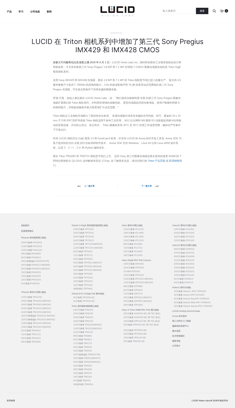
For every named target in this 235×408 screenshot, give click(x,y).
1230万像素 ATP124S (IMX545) (138, 279)
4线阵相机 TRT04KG (83, 289)
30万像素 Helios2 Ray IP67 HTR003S (191, 299)
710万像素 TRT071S (83, 255)
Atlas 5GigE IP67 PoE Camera (136, 260)
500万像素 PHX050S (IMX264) (35, 269)
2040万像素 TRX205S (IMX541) (36, 312)
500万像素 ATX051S (183, 282)
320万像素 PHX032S (31, 272)
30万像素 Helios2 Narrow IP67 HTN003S (193, 306)
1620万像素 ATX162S (184, 271)
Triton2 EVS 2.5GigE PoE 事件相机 (88, 294)
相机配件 (25, 225)
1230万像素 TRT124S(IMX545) (87, 244)
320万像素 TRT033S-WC (135, 334)
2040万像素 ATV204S (184, 233)
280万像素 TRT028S (83, 274)
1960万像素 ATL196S (134, 233)
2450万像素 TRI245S (83, 310)
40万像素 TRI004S (82, 380)
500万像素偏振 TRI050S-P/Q (86, 354)
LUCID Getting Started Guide (186, 311)
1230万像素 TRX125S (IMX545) (36, 327)
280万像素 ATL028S (133, 255)
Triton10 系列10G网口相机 (33, 292)
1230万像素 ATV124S (184, 240)
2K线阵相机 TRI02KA (83, 384)
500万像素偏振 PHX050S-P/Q (35, 261)
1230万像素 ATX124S (184, 275)
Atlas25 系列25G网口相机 (184, 225)
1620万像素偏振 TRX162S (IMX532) (38, 316)
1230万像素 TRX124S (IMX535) (36, 323)
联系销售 (11, 400)
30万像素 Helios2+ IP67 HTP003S (190, 291)
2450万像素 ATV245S (184, 229)
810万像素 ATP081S (133, 290)
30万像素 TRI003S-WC (134, 341)
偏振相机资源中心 (180, 326)
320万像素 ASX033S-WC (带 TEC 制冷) (142, 317)
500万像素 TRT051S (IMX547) (87, 262)
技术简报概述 (178, 336)
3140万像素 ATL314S (134, 229)
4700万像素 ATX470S (184, 253)
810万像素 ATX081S (183, 279)
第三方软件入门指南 (181, 321)
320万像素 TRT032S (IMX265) (87, 270)
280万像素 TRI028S (82, 369)
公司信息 (35, 11)
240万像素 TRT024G (83, 277)
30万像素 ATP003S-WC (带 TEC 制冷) (141, 325)
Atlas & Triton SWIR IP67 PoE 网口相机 (140, 310)
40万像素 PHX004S (30, 283)
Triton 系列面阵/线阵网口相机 (85, 306)
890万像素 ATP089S (133, 286)
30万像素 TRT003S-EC (84, 301)
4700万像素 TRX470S (31, 297)
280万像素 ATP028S (133, 305)
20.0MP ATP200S (132, 271)
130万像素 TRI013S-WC (135, 337)
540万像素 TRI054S (82, 351)
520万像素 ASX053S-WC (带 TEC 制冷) (142, 313)
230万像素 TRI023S (82, 373)
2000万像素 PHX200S (31, 242)
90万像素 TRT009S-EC (84, 297)
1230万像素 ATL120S (134, 240)
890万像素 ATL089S (133, 244)
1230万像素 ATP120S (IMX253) (138, 282)
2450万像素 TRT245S (83, 229)
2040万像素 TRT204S (83, 233)
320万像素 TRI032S (82, 366)
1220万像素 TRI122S (83, 332)
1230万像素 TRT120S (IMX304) (88, 248)
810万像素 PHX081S (31, 257)
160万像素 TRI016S (82, 377)
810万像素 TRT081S (83, 251)
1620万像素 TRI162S (83, 321)
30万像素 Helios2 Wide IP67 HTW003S (192, 302)
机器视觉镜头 (27, 231)
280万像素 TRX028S (31, 342)
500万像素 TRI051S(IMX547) (86, 358)
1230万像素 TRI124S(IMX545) (87, 325)
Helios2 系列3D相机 (181, 287)
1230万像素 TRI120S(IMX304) (87, 328)
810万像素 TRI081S (82, 339)
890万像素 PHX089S (31, 254)
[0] (222, 10)
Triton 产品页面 (156, 160)
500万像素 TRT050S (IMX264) (87, 266)
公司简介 (176, 346)
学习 (21, 11)
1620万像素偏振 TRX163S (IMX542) (38, 319)
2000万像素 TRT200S (83, 236)
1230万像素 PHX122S (31, 250)
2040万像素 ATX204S (184, 267)
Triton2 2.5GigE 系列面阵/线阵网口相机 (90, 225)
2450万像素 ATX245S (184, 264)
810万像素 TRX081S (31, 330)
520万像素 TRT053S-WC (135, 330)
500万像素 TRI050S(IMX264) (86, 362)
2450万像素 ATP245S (134, 264)
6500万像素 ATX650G (184, 249)
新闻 (49, 11)
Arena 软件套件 (179, 316)
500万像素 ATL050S (133, 251)
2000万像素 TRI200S (83, 317)
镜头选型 (176, 331)
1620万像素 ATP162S (134, 275)
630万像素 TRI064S (82, 347)
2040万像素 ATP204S (134, 267)
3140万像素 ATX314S (184, 260)
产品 (9, 11)
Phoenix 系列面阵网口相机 (33, 237)
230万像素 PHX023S (31, 276)
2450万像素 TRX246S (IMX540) (36, 304)
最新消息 (176, 341)
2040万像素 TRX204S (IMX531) (36, 308)
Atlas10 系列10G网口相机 (184, 245)
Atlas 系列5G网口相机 (132, 225)
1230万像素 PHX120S (31, 246)
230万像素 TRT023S (83, 281)
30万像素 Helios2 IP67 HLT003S (189, 295)
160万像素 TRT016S (83, 285)
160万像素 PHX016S (31, 280)
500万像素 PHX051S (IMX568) (35, 265)
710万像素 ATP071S (133, 294)
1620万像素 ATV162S (184, 236)
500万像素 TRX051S (31, 338)
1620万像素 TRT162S (83, 240)
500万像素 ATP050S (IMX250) (138, 301)
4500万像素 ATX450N (184, 256)
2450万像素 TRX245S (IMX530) (36, 301)
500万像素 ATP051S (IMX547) (138, 297)
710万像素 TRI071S (82, 343)
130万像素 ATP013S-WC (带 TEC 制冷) (142, 321)
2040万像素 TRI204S (83, 313)
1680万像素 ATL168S (134, 236)
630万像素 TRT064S (83, 259)
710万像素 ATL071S (133, 248)
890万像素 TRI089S (82, 336)
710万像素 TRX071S (31, 334)
